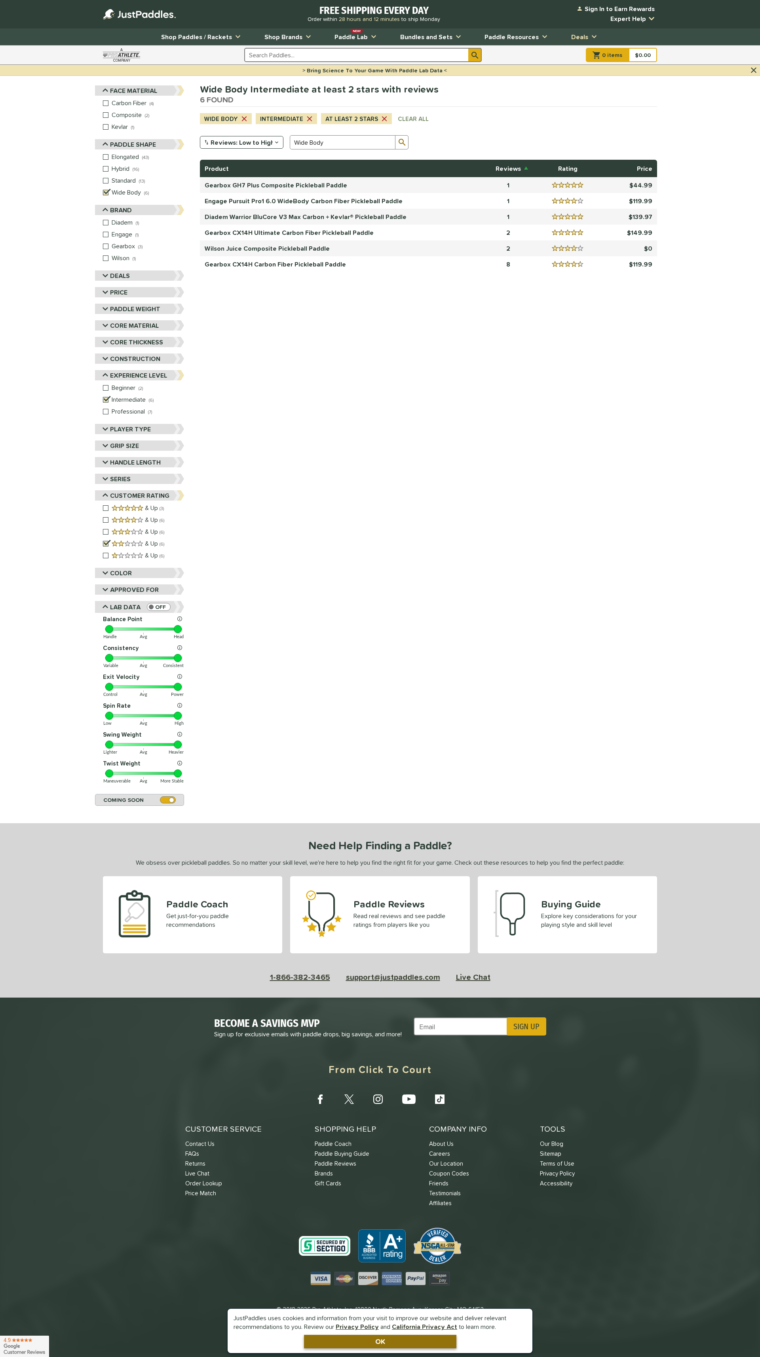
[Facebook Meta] (320, 1099)
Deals (579, 37)
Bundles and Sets (426, 37)
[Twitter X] (349, 1099)
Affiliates (440, 1203)
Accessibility (556, 1183)
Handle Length (135, 462)
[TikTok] (440, 1099)
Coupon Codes (449, 1173)
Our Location (446, 1163)
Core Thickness (136, 342)
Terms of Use (557, 1163)
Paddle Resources (511, 37)
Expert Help (628, 18)
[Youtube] (409, 1099)
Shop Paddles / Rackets (196, 37)
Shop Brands (283, 37)
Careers (439, 1153)
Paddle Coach (333, 1143)
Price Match (200, 1193)
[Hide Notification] (753, 70)
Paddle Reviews (335, 1163)
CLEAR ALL (413, 118)
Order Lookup (203, 1183)
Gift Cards (328, 1183)
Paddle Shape (133, 144)
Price (118, 292)
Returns (195, 1163)
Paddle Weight (135, 309)
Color (121, 573)
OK (380, 1341)
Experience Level (138, 375)
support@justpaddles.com (393, 977)
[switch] (159, 607)
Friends (438, 1183)
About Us (441, 1143)
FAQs (192, 1153)
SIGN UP (526, 1026)
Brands (324, 1173)
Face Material (133, 90)
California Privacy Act (424, 1326)
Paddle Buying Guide (342, 1153)
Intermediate (281, 118)
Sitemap (550, 1153)
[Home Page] (139, 14)
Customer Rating (139, 495)
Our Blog (551, 1143)
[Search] (475, 55)
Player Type (130, 429)
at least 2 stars (351, 118)
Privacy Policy (357, 1326)
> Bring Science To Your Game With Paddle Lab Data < (374, 70)
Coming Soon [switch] (123, 800)
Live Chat (473, 977)
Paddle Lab (351, 35)
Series (120, 479)
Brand (121, 210)
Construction (135, 358)
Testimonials (445, 1193)
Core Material (134, 325)
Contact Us (200, 1143)
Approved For (134, 589)
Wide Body (221, 118)
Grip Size (124, 445)
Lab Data (125, 606)
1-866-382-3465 (300, 977)
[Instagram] (378, 1099)
